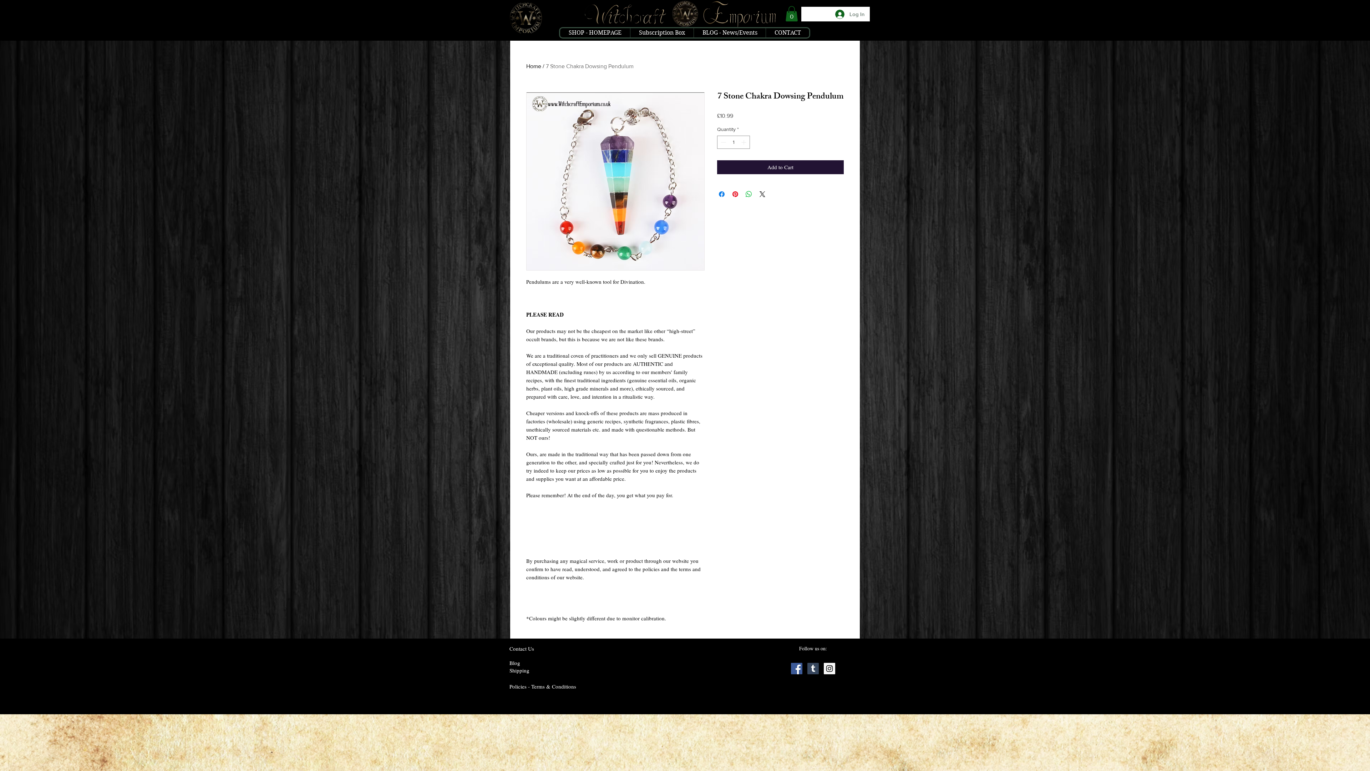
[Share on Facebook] (721, 194)
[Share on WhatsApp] (749, 194)
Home (533, 66)
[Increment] (744, 142)
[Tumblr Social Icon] (813, 668)
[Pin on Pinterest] (735, 194)
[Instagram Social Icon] (829, 668)
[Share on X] (762, 194)
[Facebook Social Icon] (796, 668)
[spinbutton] (733, 142)
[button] (791, 13)
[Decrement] (722, 142)
